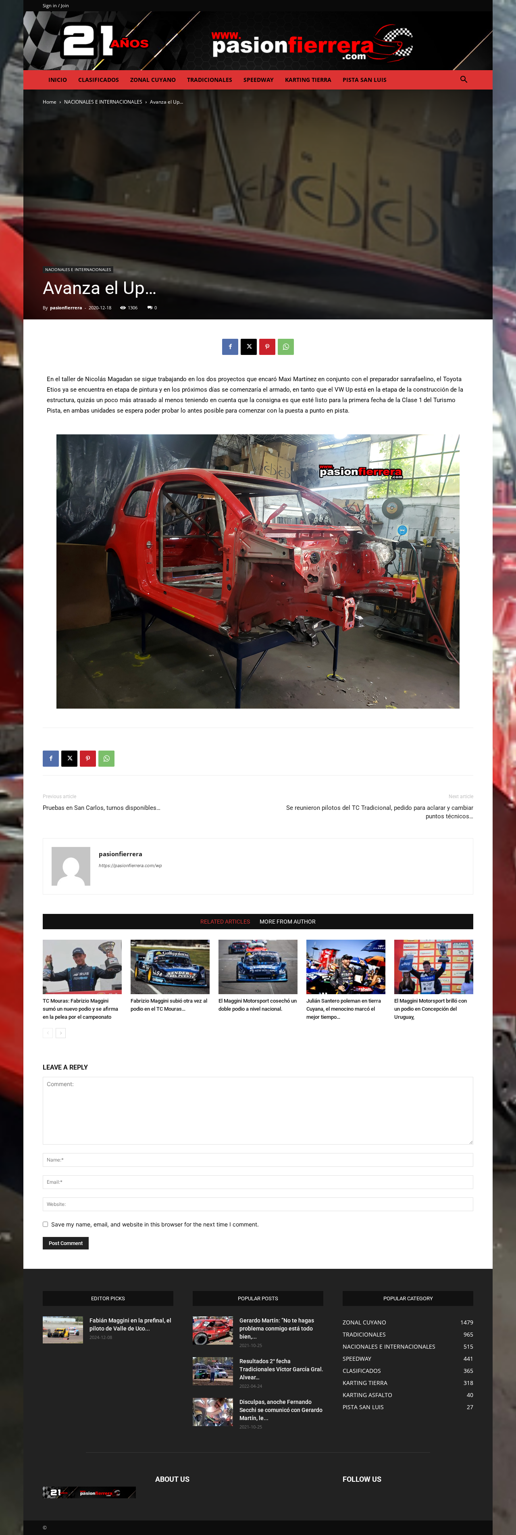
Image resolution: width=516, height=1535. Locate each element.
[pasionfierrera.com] (258, 40)
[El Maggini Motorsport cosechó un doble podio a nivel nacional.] (258, 967)
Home (49, 101)
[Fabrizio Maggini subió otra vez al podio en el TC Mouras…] (170, 967)
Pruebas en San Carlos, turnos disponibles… (101, 807)
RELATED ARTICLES (225, 921)
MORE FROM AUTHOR (288, 921)
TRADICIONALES (209, 79)
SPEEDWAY (258, 79)
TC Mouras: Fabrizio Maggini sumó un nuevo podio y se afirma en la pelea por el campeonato (80, 1009)
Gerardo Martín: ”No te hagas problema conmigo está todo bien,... (276, 1328)
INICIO (57, 79)
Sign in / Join (56, 5)
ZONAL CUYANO (153, 79)
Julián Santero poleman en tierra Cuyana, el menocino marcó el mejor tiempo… (343, 1009)
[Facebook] (230, 347)
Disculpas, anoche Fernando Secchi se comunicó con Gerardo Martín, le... (280, 1410)
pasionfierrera (66, 307)
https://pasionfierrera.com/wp (130, 865)
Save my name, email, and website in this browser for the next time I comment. (155, 1224)
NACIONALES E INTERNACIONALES (103, 101)
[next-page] (61, 1033)
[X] (249, 347)
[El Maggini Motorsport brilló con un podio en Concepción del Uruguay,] (433, 967)
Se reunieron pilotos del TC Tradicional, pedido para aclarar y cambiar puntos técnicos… (379, 812)
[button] (463, 80)
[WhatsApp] (286, 347)
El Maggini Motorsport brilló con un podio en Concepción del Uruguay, (430, 1009)
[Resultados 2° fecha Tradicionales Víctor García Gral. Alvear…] (213, 1371)
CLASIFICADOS (98, 79)
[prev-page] (48, 1033)
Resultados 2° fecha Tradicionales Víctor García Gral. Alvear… (281, 1369)
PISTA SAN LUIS (365, 79)
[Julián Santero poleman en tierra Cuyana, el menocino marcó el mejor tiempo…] (345, 967)
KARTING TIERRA (308, 79)
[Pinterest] (267, 347)
